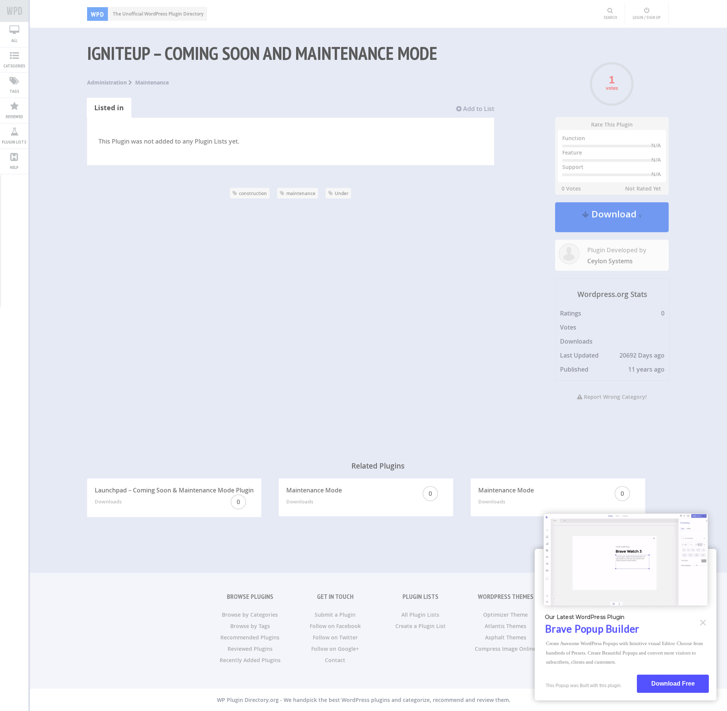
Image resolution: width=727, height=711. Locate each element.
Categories (14, 66)
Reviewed (14, 116)
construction (253, 193)
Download (615, 217)
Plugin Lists (14, 142)
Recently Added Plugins (250, 660)
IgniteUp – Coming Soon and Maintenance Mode (262, 53)
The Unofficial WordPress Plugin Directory (147, 13)
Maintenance (152, 82)
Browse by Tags (250, 626)
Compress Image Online (505, 648)
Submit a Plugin (335, 614)
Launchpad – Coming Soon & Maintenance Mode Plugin (174, 496)
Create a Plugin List (420, 626)
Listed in (109, 108)
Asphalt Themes (505, 637)
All (14, 40)
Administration (107, 82)
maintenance (300, 193)
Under (341, 193)
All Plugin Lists (420, 614)
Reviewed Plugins (250, 648)
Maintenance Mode (359, 495)
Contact (335, 660)
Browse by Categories (250, 614)
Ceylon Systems (610, 261)
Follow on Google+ (335, 648)
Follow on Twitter (335, 637)
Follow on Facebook (335, 626)
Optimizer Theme (505, 614)
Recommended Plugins (249, 637)
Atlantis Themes (505, 626)
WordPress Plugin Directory (14, 11)
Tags (14, 91)
